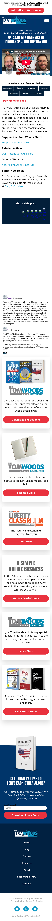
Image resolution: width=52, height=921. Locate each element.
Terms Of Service (34, 901)
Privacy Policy (16, 901)
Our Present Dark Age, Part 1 (18, 153)
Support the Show (26, 876)
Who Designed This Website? (26, 916)
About (27, 869)
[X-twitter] (26, 908)
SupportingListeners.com (16, 142)
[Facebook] (17, 908)
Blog (26, 849)
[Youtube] (35, 908)
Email (10, 805)
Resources (26, 863)
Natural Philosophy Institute (18, 164)
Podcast (26, 856)
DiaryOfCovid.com (15, 186)
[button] (46, 20)
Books (27, 842)
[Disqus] (26, 261)
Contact (26, 883)
